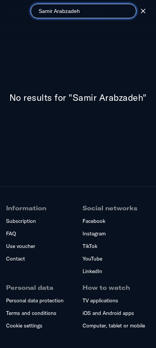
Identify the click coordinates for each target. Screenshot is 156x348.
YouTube (92, 258)
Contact (15, 258)
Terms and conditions (31, 313)
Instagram (94, 233)
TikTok (90, 246)
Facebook (94, 221)
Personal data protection (35, 300)
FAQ (11, 233)
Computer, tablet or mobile (114, 325)
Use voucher (20, 246)
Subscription (21, 221)
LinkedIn (92, 271)
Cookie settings (24, 325)
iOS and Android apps (108, 313)
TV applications (100, 300)
